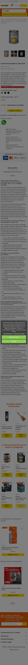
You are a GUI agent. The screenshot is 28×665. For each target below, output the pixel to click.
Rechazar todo (14, 337)
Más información (8, 333)
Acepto (14, 341)
